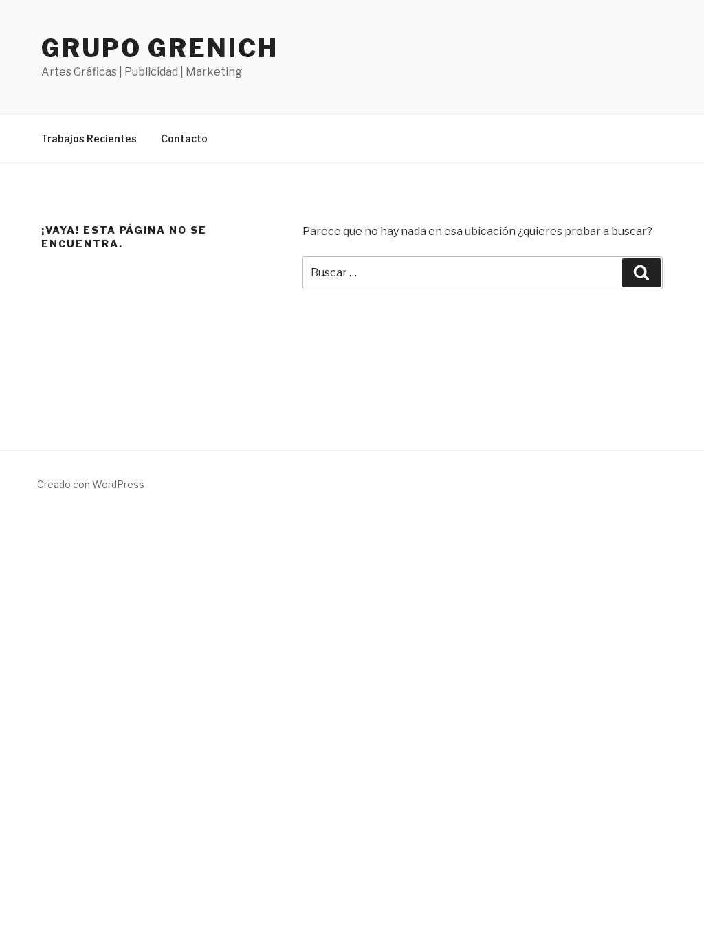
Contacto (184, 138)
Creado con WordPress (90, 484)
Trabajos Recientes (89, 138)
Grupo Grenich (159, 48)
